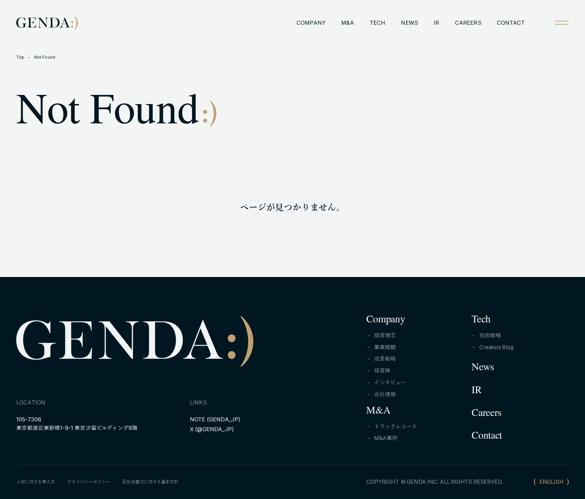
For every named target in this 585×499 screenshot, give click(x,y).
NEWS (409, 22)
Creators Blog (496, 347)
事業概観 (384, 347)
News (483, 368)
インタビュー (390, 382)
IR (436, 22)
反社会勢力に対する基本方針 (150, 481)
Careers (487, 414)
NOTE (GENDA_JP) (215, 419)
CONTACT (511, 22)
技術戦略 (490, 335)
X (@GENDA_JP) (212, 429)
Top (20, 57)
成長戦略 (384, 358)
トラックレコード (395, 426)
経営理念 (384, 335)
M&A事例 (385, 438)
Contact (487, 437)
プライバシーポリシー (88, 481)
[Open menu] (562, 22)
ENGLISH (551, 481)
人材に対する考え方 (35, 481)
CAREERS (468, 22)
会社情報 (384, 394)
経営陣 (382, 370)
